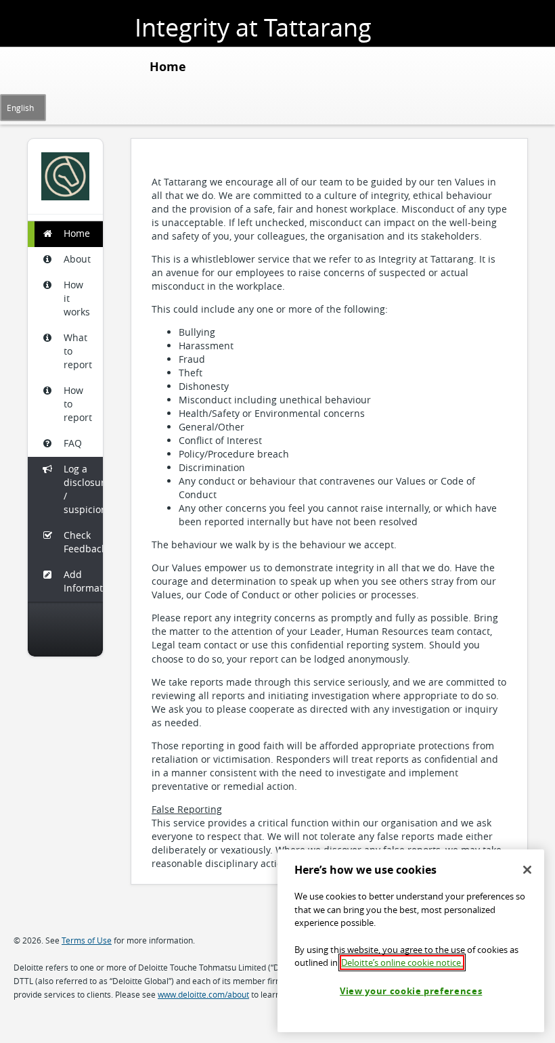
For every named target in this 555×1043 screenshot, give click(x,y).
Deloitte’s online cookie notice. (402, 962)
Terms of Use (87, 940)
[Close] (527, 870)
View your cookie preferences (411, 991)
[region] (411, 940)
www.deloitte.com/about (203, 994)
